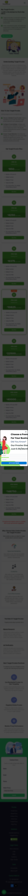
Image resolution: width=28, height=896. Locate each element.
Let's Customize (14, 463)
